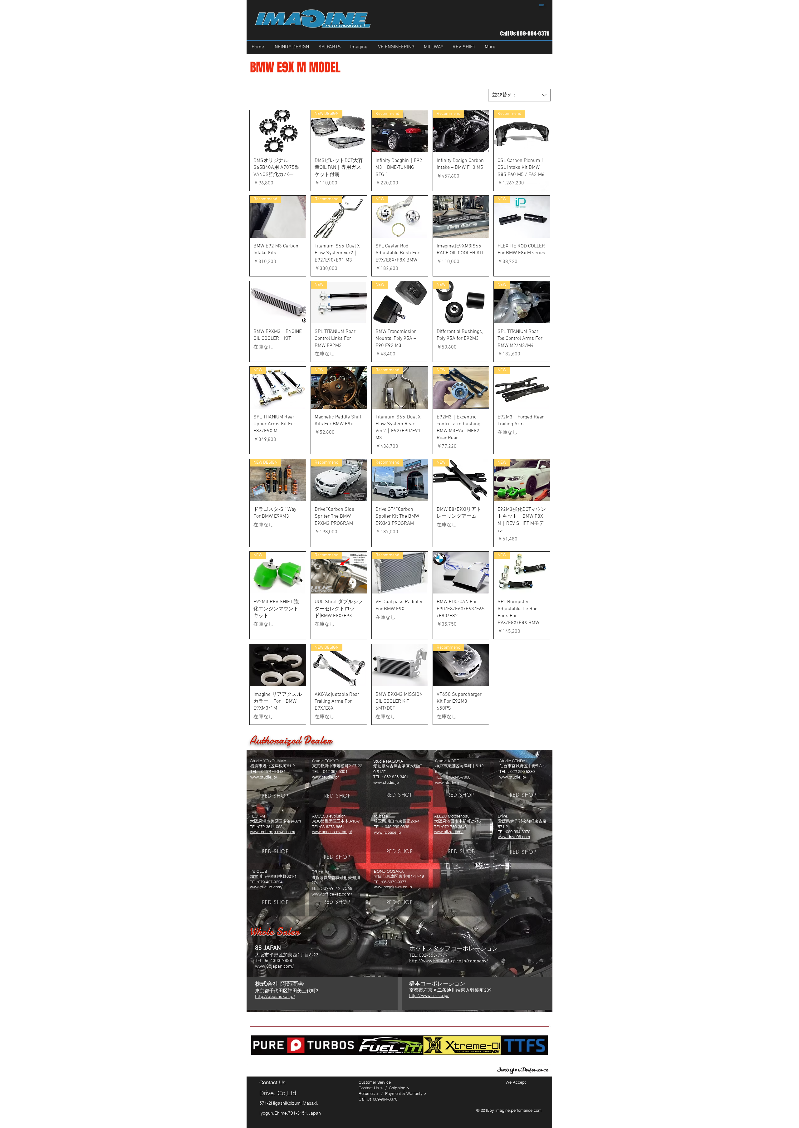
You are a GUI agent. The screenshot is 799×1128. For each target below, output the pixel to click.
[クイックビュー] (278, 131)
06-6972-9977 (394, 881)
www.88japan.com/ (274, 966)
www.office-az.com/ (331, 894)
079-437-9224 (270, 881)
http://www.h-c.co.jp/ (429, 996)
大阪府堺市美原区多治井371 (275, 820)
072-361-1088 (270, 826)
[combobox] (519, 95)
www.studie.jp (386, 782)
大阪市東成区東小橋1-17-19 (399, 876)
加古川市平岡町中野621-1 (273, 876)
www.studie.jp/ (263, 776)
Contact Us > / (374, 1087)
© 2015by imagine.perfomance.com (509, 1110)
